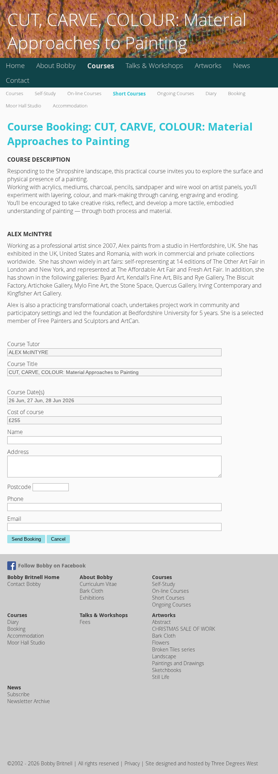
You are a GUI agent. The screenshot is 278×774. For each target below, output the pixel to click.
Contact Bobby (24, 583)
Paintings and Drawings (178, 663)
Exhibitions (92, 597)
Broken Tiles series (173, 649)
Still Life (160, 676)
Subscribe (18, 694)
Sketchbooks (166, 670)
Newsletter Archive (28, 701)
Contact (17, 80)
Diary (211, 93)
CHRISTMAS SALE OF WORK (183, 628)
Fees (85, 621)
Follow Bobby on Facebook (52, 565)
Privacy (132, 763)
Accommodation (70, 106)
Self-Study (45, 93)
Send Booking (26, 539)
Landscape (164, 656)
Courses (100, 66)
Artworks (208, 65)
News (241, 65)
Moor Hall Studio (23, 106)
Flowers (160, 642)
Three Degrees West (234, 763)
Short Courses (129, 93)
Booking (236, 93)
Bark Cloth (91, 590)
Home (15, 65)
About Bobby (56, 65)
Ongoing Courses (175, 93)
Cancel (58, 539)
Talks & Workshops (154, 65)
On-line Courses (84, 93)
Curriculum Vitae (98, 583)
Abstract (161, 621)
